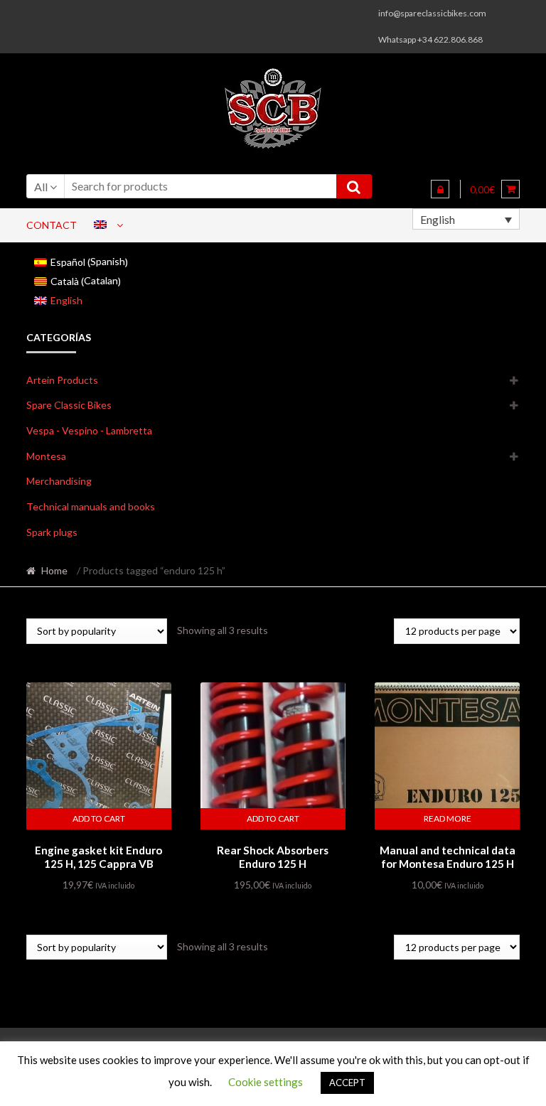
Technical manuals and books (90, 506)
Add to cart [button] (99, 818)
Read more (447, 818)
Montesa (46, 456)
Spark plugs (51, 532)
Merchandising (59, 481)
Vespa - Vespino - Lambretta (89, 430)
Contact (51, 225)
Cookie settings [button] (265, 1081)
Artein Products (62, 380)
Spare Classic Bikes (69, 405)
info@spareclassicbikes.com (432, 13)
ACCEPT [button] (347, 1082)
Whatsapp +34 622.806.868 (430, 39)
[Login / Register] (440, 189)
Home (54, 570)
